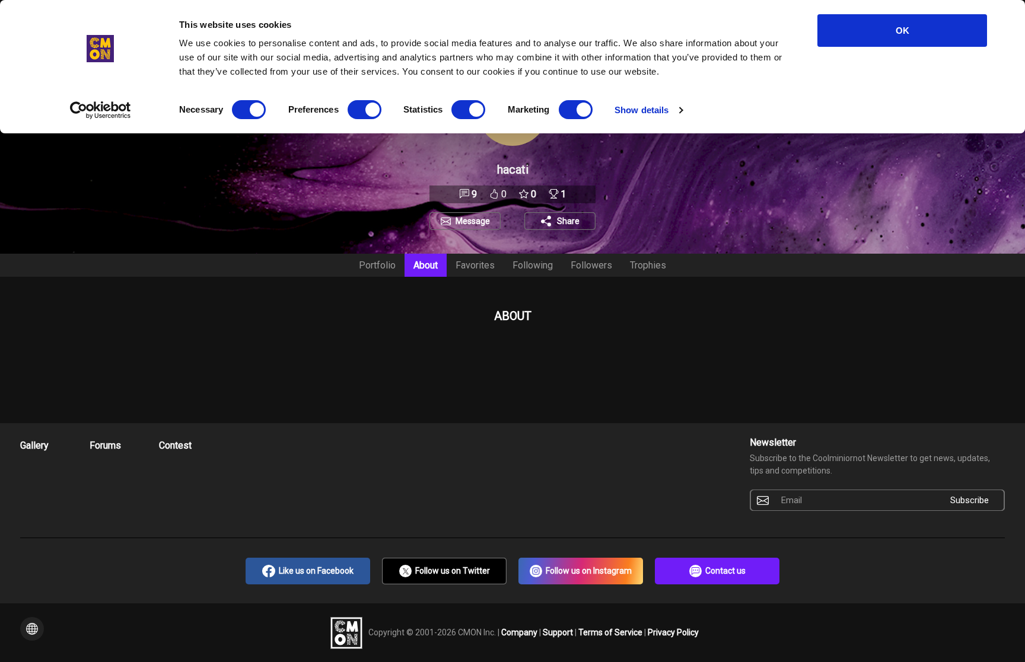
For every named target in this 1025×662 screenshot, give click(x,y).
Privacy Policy (673, 632)
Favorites (475, 265)
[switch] (364, 109)
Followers (591, 265)
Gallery (34, 445)
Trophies (648, 265)
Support (559, 632)
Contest (175, 445)
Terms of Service (611, 632)
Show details (642, 110)
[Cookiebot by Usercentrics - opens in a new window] (100, 110)
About (425, 265)
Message (473, 221)
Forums (105, 445)
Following (532, 265)
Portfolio (377, 265)
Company (520, 632)
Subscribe (969, 500)
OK (902, 30)
